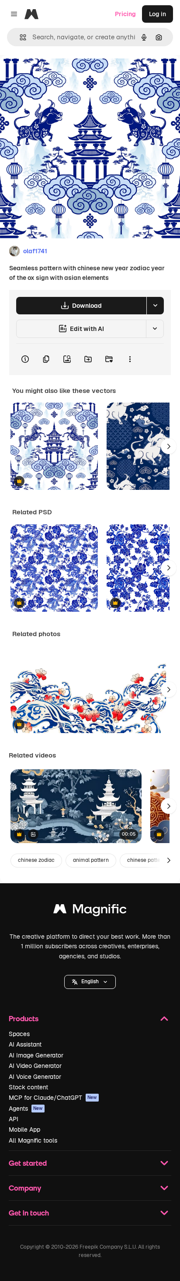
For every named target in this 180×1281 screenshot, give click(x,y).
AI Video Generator (35, 1066)
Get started (28, 1162)
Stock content (28, 1087)
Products (23, 1018)
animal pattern (91, 860)
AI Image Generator (36, 1055)
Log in (157, 14)
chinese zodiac (36, 860)
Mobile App (24, 1129)
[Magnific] (90, 911)
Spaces (19, 1034)
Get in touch (29, 1212)
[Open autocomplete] (19, 37)
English (90, 981)
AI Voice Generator (35, 1077)
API (13, 1119)
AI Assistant (25, 1044)
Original (56, 75)
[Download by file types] (155, 305)
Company (25, 1187)
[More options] (129, 359)
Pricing (125, 14)
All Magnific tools (33, 1140)
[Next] (169, 446)
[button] (90, 982)
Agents (26, 1108)
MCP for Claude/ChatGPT (53, 1098)
